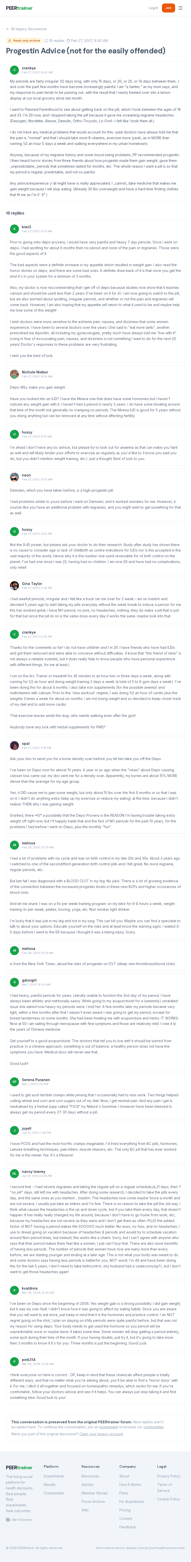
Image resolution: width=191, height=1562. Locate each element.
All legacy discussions (29, 29)
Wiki (85, 1510)
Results (49, 1484)
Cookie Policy (168, 1499)
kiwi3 (26, 227)
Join (168, 8)
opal (26, 743)
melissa (28, 843)
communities (153, 1427)
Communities (54, 1493)
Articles (88, 1484)
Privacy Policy (168, 1476)
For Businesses (131, 1501)
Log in (153, 8)
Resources (90, 1476)
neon (26, 475)
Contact (125, 1518)
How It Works (130, 1484)
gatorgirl (29, 980)
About (124, 1476)
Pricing (125, 1510)
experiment (108, 1427)
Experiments (54, 1476)
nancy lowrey (33, 1171)
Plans (123, 1493)
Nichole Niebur (35, 372)
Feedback (127, 1527)
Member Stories (95, 1493)
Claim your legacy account (101, 1434)
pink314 (29, 1359)
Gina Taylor (32, 583)
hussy (27, 432)
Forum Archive (93, 1501)
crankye (29, 68)
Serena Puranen (36, 1080)
